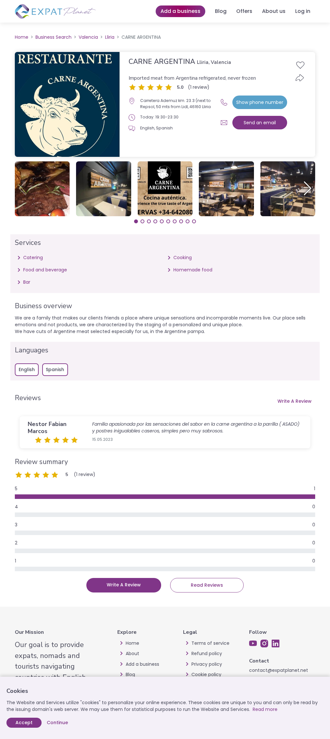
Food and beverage (45, 270)
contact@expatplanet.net (278, 670)
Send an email (260, 122)
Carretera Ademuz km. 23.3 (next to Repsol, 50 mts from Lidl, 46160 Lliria (175, 103)
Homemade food (192, 270)
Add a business (180, 11)
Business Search (53, 37)
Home (21, 37)
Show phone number (259, 102)
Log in (302, 11)
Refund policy (206, 653)
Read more (265, 709)
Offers (244, 11)
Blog (221, 11)
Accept (24, 722)
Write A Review (294, 401)
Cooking (182, 257)
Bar (26, 282)
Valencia (88, 37)
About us (274, 11)
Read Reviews (207, 585)
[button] (307, 188)
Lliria (109, 37)
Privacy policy (206, 664)
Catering (33, 257)
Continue (57, 722)
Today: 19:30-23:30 (159, 117)
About (132, 653)
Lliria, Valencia (214, 62)
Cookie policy (206, 674)
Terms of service (210, 643)
